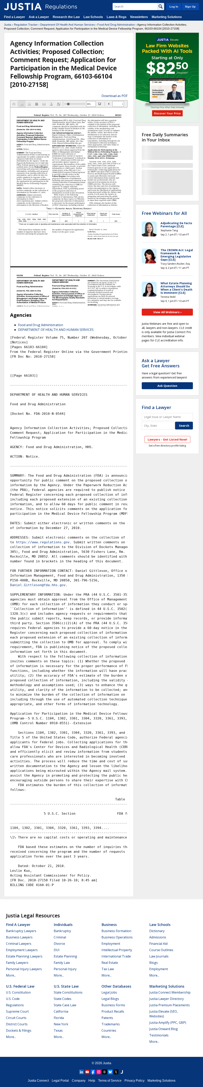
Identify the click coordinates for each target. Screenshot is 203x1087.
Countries (109, 1030)
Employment (111, 943)
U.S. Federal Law (20, 986)
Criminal (60, 937)
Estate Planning (65, 956)
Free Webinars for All (164, 213)
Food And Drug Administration (116, 24)
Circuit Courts (16, 1018)
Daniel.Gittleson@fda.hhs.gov (38, 585)
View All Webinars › (167, 312)
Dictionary (157, 931)
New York (61, 1024)
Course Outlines (161, 950)
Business (109, 924)
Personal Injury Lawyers (24, 969)
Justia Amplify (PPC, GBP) (167, 1022)
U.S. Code (13, 999)
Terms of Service (110, 1080)
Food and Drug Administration (40, 325)
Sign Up (190, 6)
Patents (107, 1018)
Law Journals (159, 956)
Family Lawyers (17, 962)
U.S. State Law (66, 986)
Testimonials (159, 1035)
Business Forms (113, 1005)
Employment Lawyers (22, 950)
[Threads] (104, 1072)
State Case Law (65, 1005)
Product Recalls (113, 1011)
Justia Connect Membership (170, 992)
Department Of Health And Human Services (67, 24)
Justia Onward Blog (163, 1029)
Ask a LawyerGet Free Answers (161, 363)
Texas (58, 1030)
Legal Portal (60, 1080)
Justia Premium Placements (169, 1005)
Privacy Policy (134, 1080)
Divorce (59, 943)
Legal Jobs (109, 992)
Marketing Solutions (167, 17)
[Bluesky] (110, 1072)
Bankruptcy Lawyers (21, 931)
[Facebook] (93, 1072)
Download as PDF (114, 96)
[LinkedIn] (81, 1072)
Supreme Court (17, 1011)
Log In (173, 6)
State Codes (62, 999)
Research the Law (66, 17)
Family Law (62, 962)
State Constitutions (68, 992)
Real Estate (110, 962)
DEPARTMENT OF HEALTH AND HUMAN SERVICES (56, 329)
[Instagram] (98, 1072)
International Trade (116, 956)
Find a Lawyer (14, 17)
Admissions (157, 937)
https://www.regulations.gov (43, 542)
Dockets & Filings (18, 1030)
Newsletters (139, 17)
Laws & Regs (116, 17)
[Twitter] (116, 1072)
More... (11, 975)
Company (78, 1080)
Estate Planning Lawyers (24, 956)
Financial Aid (158, 943)
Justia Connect (38, 1080)
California (61, 1011)
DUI (56, 950)
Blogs (153, 962)
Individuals (63, 924)
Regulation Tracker (26, 24)
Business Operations (117, 937)
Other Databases (116, 986)
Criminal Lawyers (18, 943)
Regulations (15, 1005)
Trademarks (111, 1024)
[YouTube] (87, 1072)
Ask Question (167, 386)
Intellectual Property (117, 950)
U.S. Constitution (18, 992)
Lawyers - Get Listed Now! (167, 439)
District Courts (17, 1024)
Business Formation (116, 931)
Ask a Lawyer (39, 17)
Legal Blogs (110, 999)
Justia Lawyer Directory (166, 999)
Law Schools (93, 17)
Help (91, 1080)
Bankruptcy (62, 931)
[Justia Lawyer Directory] (121, 1072)
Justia (7, 24)
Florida (59, 1018)
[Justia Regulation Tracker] (23, 6)
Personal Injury (65, 969)
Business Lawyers (19, 937)
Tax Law (108, 969)
